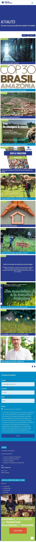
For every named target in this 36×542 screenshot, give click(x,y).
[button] (32, 2)
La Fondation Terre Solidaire (7, 450)
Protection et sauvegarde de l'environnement (13, 462)
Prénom (7, 388)
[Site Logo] (7, 2)
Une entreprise (6, 490)
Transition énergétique (8, 460)
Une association (7, 488)
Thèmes (24, 35)
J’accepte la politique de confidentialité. (12, 409)
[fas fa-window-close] (32, 538)
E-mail (6, 380)
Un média (5, 492)
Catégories (31, 35)
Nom (6, 397)
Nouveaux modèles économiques (11, 459)
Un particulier (6, 486)
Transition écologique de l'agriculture (12, 457)
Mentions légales (5, 472)
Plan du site (4, 470)
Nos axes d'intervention (6, 453)
